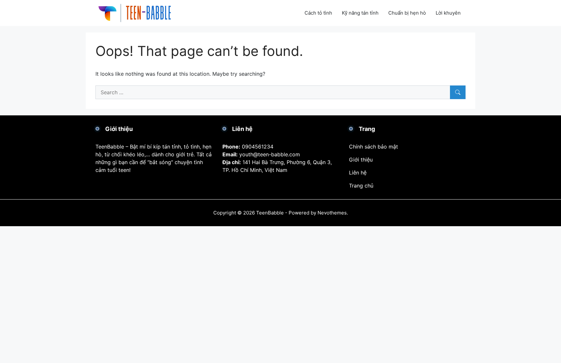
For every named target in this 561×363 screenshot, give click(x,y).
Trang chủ (361, 185)
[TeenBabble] (136, 12)
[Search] (458, 92)
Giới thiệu (361, 159)
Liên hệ (358, 172)
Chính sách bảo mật (373, 146)
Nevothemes (332, 213)
